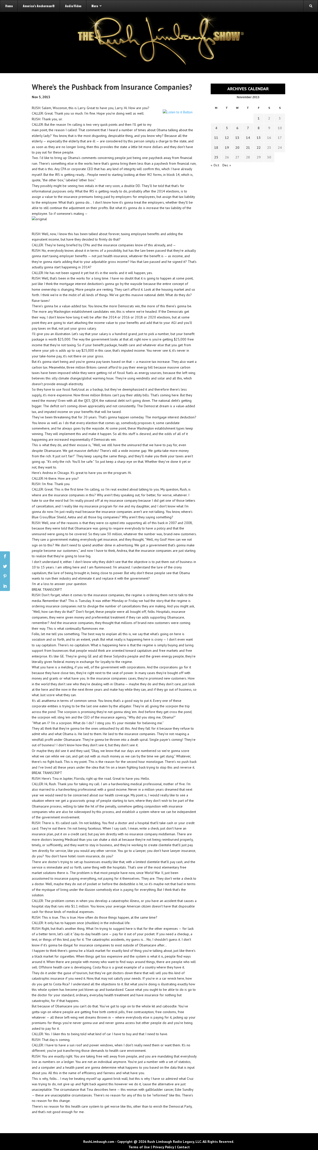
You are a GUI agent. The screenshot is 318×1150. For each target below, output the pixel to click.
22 (259, 147)
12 (227, 137)
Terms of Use (139, 1147)
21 (248, 147)
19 (227, 147)
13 (237, 137)
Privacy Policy (163, 1147)
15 (259, 137)
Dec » (226, 165)
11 (216, 137)
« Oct (215, 165)
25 (216, 157)
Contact (183, 1147)
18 (216, 147)
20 (237, 147)
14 (248, 137)
